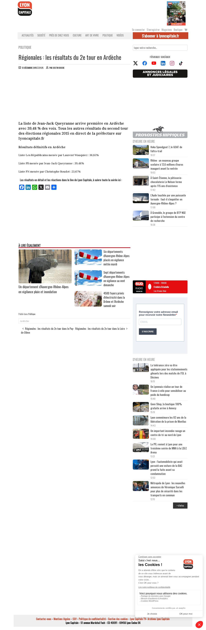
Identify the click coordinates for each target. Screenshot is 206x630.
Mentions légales (62, 619)
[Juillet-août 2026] (176, 13)
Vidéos (120, 35)
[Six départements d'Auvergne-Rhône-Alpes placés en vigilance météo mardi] (88, 264)
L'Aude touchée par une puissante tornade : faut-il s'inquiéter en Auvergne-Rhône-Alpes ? (168, 199)
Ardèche (24, 321)
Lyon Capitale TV (138, 619)
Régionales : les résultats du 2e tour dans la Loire (100, 329)
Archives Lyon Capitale (158, 619)
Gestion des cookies (118, 619)
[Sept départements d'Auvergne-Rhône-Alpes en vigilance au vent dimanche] (88, 285)
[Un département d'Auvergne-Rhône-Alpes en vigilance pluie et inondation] (45, 282)
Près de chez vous (59, 35)
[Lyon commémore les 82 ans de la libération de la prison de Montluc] (141, 420)
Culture (77, 35)
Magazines (167, 30)
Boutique (178, 30)
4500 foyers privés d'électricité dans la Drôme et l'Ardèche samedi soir (114, 299)
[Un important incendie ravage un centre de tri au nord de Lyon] (141, 434)
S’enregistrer (153, 30)
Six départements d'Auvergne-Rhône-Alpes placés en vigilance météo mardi (116, 257)
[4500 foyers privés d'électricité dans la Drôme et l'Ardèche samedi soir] (88, 305)
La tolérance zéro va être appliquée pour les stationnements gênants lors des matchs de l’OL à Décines (168, 371)
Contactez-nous (43, 619)
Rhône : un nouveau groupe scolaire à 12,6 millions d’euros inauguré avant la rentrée (166, 164)
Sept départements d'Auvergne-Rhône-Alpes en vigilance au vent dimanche (116, 278)
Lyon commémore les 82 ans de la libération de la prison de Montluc (168, 419)
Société (41, 35)
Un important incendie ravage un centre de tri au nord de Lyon (167, 433)
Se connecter (138, 30)
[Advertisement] (75, 96)
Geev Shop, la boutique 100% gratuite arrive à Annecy (166, 406)
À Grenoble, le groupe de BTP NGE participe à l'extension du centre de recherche (168, 217)
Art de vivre (92, 35)
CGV (75, 619)
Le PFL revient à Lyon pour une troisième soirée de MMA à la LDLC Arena (168, 448)
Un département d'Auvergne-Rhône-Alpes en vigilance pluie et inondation (44, 289)
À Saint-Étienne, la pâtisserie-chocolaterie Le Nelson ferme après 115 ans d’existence (166, 182)
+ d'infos (180, 505)
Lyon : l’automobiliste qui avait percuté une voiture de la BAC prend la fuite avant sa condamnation (166, 468)
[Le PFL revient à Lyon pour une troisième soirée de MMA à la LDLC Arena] (141, 447)
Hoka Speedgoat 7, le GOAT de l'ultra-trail (166, 149)
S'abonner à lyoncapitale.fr (160, 36)
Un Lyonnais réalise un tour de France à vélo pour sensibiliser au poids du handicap (168, 391)
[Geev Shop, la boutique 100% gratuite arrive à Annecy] (141, 407)
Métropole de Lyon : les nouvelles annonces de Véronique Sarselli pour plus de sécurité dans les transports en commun (167, 489)
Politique (108, 35)
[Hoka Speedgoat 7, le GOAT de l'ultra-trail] (141, 150)
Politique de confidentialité (92, 619)
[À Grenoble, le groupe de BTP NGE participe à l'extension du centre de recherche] (141, 216)
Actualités (27, 35)
